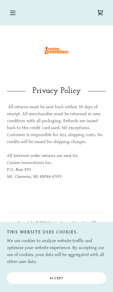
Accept (56, 278)
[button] (13, 13)
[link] (100, 13)
